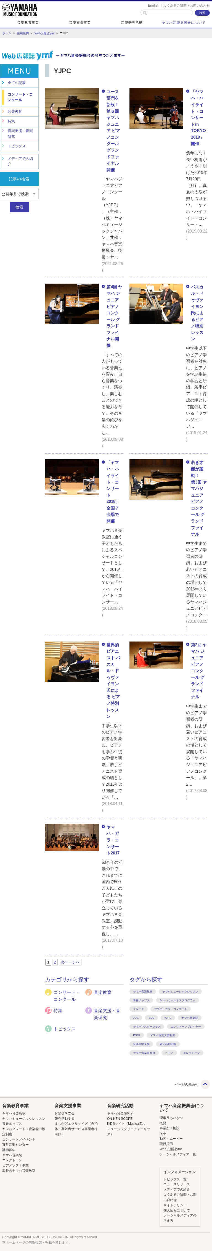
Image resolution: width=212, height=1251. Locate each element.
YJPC (167, 1017)
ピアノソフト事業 (15, 1165)
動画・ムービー (171, 1139)
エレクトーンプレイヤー (186, 1026)
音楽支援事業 (80, 23)
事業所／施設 (169, 1128)
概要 (163, 1123)
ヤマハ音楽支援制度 (162, 1035)
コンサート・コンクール (20, 97)
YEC (151, 1017)
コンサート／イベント (18, 1139)
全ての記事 (17, 83)
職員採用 (166, 1144)
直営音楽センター (15, 1145)
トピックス (17, 146)
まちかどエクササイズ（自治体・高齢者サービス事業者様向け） (76, 1129)
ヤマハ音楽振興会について (184, 23)
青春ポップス (141, 1000)
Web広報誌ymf (45, 33)
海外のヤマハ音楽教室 (18, 1171)
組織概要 (23, 33)
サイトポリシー (175, 1205)
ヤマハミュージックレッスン (180, 991)
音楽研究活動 (132, 23)
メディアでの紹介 (20, 161)
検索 (19, 207)
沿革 (163, 1133)
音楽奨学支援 (141, 1044)
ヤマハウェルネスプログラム (177, 1000)
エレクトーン (191, 1052)
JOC (136, 1017)
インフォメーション (179, 1172)
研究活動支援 (168, 1044)
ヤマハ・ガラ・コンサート (170, 1008)
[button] (24, 1106)
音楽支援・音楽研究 (20, 133)
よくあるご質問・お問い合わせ (186, 5)
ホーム (6, 33)
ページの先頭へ (186, 1084)
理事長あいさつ (171, 1118)
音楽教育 (15, 111)
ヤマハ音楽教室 (142, 991)
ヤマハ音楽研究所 (144, 1052)
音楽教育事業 (28, 23)
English (153, 5)
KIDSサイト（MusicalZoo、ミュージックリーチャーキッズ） (128, 1129)
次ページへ (70, 962)
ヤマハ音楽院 (189, 1017)
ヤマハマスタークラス (147, 1026)
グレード (138, 1008)
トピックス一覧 (175, 1179)
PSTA (136, 1035)
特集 (11, 121)
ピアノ (169, 1052)
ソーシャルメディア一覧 (178, 1154)
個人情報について (176, 1210)
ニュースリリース (176, 1184)
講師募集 (8, 1150)
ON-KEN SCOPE (119, 1119)
